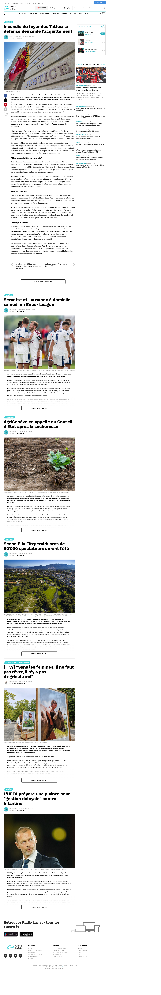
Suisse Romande (82, 950)
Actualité (33, 14)
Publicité (7, 3)
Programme (55, 8)
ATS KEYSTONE (17, 38)
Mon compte (100, 3)
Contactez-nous (18, 3)
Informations (57, 954)
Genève (80, 948)
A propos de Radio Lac (35, 954)
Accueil (30, 948)
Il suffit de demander (59, 950)
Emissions (22, 14)
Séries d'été (44, 14)
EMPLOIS (30, 958)
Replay (67, 8)
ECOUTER (42, 8)
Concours (55, 14)
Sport (79, 954)
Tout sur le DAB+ (76, 14)
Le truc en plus (82, 956)
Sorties (64, 14)
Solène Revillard (17, 683)
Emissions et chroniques (35, 950)
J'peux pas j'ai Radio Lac (60, 952)
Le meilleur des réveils (60, 948)
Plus (87, 14)
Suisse (79, 952)
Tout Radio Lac (57, 956)
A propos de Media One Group (34, 3)
